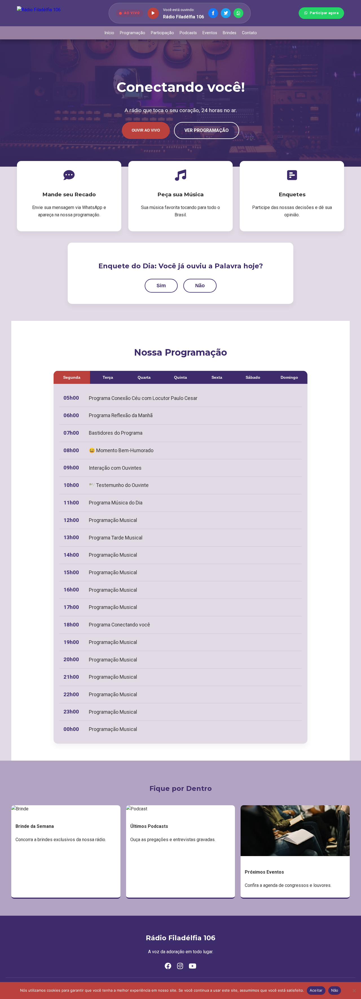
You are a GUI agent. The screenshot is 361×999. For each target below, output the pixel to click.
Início (109, 33)
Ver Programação (206, 130)
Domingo (289, 377)
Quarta (144, 377)
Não (200, 285)
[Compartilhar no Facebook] (213, 13)
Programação (132, 33)
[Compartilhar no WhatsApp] (238, 13)
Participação (162, 33)
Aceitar (316, 990)
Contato (249, 33)
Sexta (217, 377)
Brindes (229, 33)
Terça (108, 377)
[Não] (354, 990)
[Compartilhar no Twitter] (226, 13)
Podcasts (188, 33)
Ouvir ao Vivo (146, 130)
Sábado (253, 377)
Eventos (209, 33)
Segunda (71, 377)
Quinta (180, 377)
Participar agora (324, 13)
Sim (161, 285)
